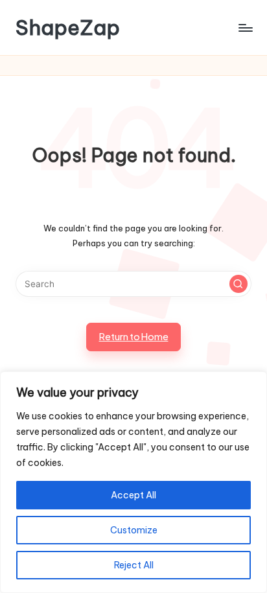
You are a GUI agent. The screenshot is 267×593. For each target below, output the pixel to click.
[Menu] (244, 27)
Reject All (134, 565)
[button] (238, 284)
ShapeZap (68, 27)
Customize (133, 530)
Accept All (133, 495)
